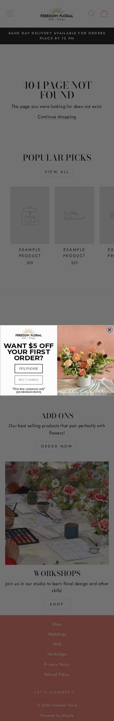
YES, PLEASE (28, 369)
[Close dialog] (109, 330)
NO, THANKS (28, 380)
